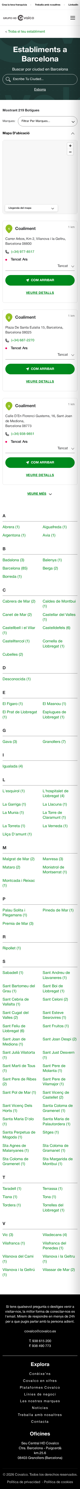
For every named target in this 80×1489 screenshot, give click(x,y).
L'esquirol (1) (14, 791)
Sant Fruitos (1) (56, 1026)
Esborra (40, 89)
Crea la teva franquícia (15, 5)
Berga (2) (50, 568)
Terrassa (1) (53, 1189)
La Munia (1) (13, 813)
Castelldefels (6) (56, 628)
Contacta (40, 1421)
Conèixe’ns (40, 1374)
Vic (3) (8, 1235)
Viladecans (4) (55, 1235)
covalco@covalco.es (40, 1331)
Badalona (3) (13, 560)
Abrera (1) (11, 527)
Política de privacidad (24, 1482)
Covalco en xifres (40, 1381)
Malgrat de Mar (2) (19, 859)
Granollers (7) (54, 742)
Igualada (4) (13, 766)
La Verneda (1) (55, 826)
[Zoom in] (70, 146)
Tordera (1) (12, 1205)
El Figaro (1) (13, 704)
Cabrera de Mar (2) (19, 601)
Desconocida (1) (17, 679)
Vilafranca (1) (14, 1243)
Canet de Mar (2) (17, 615)
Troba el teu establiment (26, 31)
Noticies (40, 1408)
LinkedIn (73, 5)
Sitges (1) (51, 1132)
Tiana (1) (10, 1197)
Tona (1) (49, 1197)
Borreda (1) (12, 577)
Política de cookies (58, 1482)
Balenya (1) (52, 560)
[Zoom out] (70, 152)
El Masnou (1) (54, 704)
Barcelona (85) (15, 568)
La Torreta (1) (14, 826)
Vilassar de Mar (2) (59, 1270)
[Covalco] (19, 18)
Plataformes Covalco (40, 1387)
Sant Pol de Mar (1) (19, 1093)
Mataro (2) (11, 867)
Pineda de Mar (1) (58, 910)
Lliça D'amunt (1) (17, 834)
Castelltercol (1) (16, 641)
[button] (40, 79)
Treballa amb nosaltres (48, 5)
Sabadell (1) (13, 973)
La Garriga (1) (14, 804)
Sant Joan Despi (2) (60, 1039)
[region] (40, 177)
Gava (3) (10, 742)
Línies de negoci (40, 1394)
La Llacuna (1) (55, 804)
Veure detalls (40, 293)
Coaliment (25, 229)
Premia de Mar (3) (18, 924)
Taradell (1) (12, 1189)
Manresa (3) (53, 859)
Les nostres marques (40, 1401)
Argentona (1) (14, 535)
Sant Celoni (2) (55, 999)
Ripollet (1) (12, 948)
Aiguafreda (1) (55, 527)
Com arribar (42, 280)
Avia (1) (49, 535)
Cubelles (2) (13, 655)
